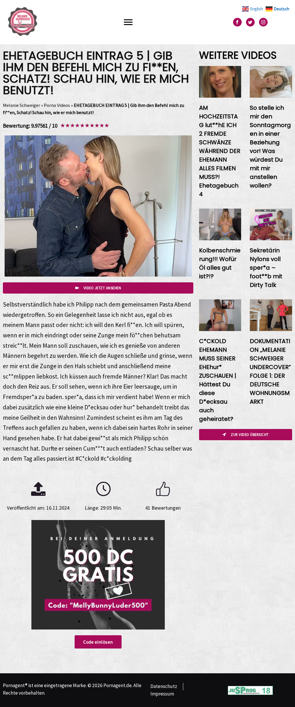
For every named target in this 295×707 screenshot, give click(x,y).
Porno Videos (57, 105)
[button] (128, 22)
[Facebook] (237, 22)
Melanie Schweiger (21, 105)
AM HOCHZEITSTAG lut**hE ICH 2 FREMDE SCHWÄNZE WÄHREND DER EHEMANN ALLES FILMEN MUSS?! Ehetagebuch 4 (219, 151)
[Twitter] (250, 22)
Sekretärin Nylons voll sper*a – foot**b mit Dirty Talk (266, 267)
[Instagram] (263, 22)
